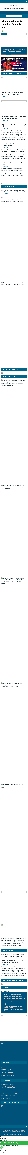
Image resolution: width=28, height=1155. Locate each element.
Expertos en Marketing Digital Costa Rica (17, 1134)
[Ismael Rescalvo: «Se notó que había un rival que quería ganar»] (14, 107)
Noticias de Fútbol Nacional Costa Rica (14, 73)
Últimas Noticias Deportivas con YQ (9, 1066)
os (9, 1098)
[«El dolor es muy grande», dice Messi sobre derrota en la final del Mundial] (13, 684)
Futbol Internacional (9, 186)
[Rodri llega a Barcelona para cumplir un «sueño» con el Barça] (13, 284)
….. (24, 975)
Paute (2, 1098)
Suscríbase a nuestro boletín (7, 1072)
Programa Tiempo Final (6, 1096)
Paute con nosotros (5, 1067)
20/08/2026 (5, 128)
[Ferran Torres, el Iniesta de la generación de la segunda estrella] (13, 487)
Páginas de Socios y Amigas (7, 1075)
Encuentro (8, 1095)
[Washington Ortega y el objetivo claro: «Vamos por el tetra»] (14, 40)
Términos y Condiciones (6, 1070)
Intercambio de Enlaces (6, 1073)
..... (25, 139)
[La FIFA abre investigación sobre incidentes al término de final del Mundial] (13, 382)
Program (3, 1095)
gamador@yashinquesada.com (8, 1087)
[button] (26, 1)
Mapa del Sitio (4, 1077)
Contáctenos (4, 1090)
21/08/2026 (5, 96)
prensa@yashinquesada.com (11, 1086)
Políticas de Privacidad (6, 1069)
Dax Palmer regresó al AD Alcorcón (13, 1001)
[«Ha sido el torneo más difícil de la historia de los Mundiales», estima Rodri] (13, 580)
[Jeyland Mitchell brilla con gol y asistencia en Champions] (14, 956)
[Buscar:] (14, 16)
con (5, 1098)
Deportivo (12, 1095)
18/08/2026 (5, 147)
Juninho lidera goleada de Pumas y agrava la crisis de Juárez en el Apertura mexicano (14, 996)
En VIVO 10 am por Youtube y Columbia (10, 1093)
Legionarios (6, 987)
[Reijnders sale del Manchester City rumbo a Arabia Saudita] (13, 199)
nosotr (7, 1098)
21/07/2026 (5, 964)
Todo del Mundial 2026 (9, 376)
